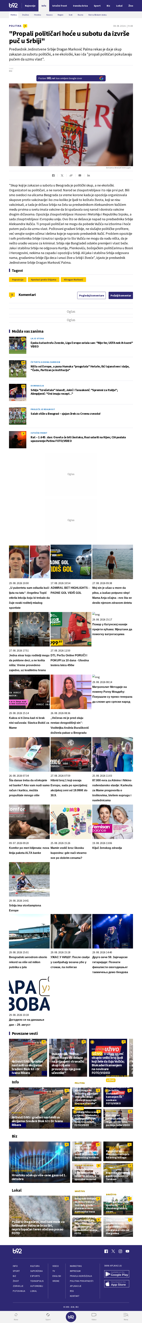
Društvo (80, 1191)
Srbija (78, 1143)
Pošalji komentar (120, 295)
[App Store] (116, 1284)
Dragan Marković (74, 279)
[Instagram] (120, 1251)
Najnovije (30, 5)
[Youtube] (127, 1251)
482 (23, 339)
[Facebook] (106, 1251)
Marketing (76, 1266)
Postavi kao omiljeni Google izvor (60, 78)
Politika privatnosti (82, 1281)
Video (55, 1266)
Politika (15, 25)
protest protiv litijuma (44, 279)
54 (23, 386)
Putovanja (19, 1291)
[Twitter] (113, 1251)
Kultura (34, 1266)
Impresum (75, 1271)
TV (53, 1271)
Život (16, 1281)
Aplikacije (76, 1286)
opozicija (18, 279)
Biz (14, 1276)
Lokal (33, 1291)
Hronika (16, 1217)
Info (15, 1266)
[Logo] (13, 5)
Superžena (36, 1271)
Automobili (36, 1286)
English (56, 1276)
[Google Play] (116, 1274)
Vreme (56, 1281)
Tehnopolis (36, 1281)
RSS (72, 1291)
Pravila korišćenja (81, 1276)
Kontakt (74, 1296)
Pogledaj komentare (91, 295)
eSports (35, 1276)
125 (23, 409)
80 (23, 362)
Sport (16, 1271)
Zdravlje (18, 1286)
